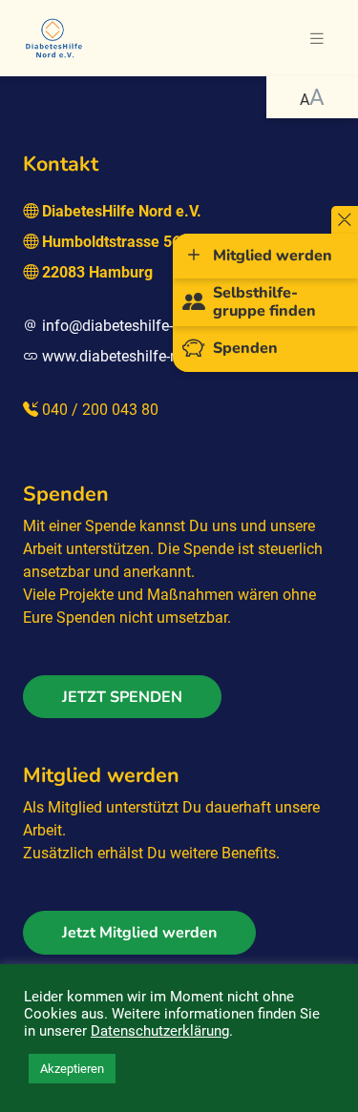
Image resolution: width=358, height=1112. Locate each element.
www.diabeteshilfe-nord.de (131, 356)
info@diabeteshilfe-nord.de (132, 326)
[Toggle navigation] (317, 38)
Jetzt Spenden (122, 697)
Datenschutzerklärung (160, 1031)
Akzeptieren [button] (72, 1068)
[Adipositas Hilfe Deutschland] (53, 36)
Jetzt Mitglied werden (139, 932)
